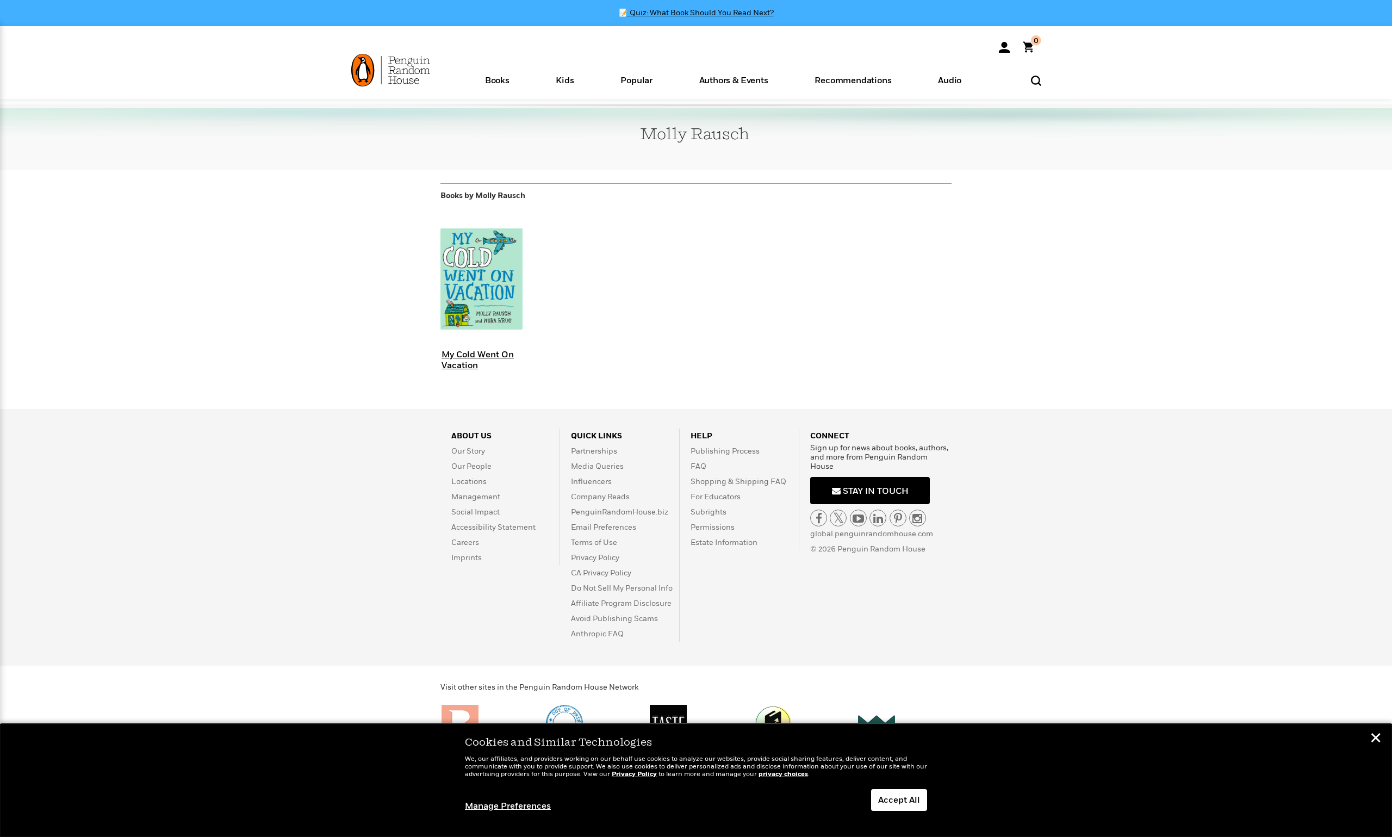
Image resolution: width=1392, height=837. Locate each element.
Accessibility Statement (493, 527)
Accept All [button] (899, 800)
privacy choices (783, 774)
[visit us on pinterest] (898, 518)
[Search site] (1036, 80)
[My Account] (1004, 43)
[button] (497, 79)
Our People (471, 466)
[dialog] (696, 780)
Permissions (713, 527)
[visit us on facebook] (818, 518)
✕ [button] (1375, 739)
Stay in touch (875, 491)
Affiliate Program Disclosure (621, 603)
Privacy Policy (595, 558)
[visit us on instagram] (917, 518)
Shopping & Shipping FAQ (738, 481)
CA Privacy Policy (601, 573)
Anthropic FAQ (597, 634)
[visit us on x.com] (838, 518)
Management (475, 497)
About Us (471, 436)
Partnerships (594, 451)
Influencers (591, 481)
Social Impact (475, 512)
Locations (469, 481)
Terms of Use (594, 542)
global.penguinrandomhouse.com (871, 534)
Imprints (466, 558)
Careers (465, 542)
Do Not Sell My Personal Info (622, 588)
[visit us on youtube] (858, 518)
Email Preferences (603, 527)
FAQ (698, 466)
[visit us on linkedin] (877, 518)
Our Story (468, 451)
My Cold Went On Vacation (478, 360)
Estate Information (724, 542)
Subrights (708, 512)
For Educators (716, 497)
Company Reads (600, 497)
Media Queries (597, 466)
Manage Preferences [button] (508, 806)
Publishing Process (725, 451)
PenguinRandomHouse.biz (619, 512)
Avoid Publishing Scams (614, 618)
